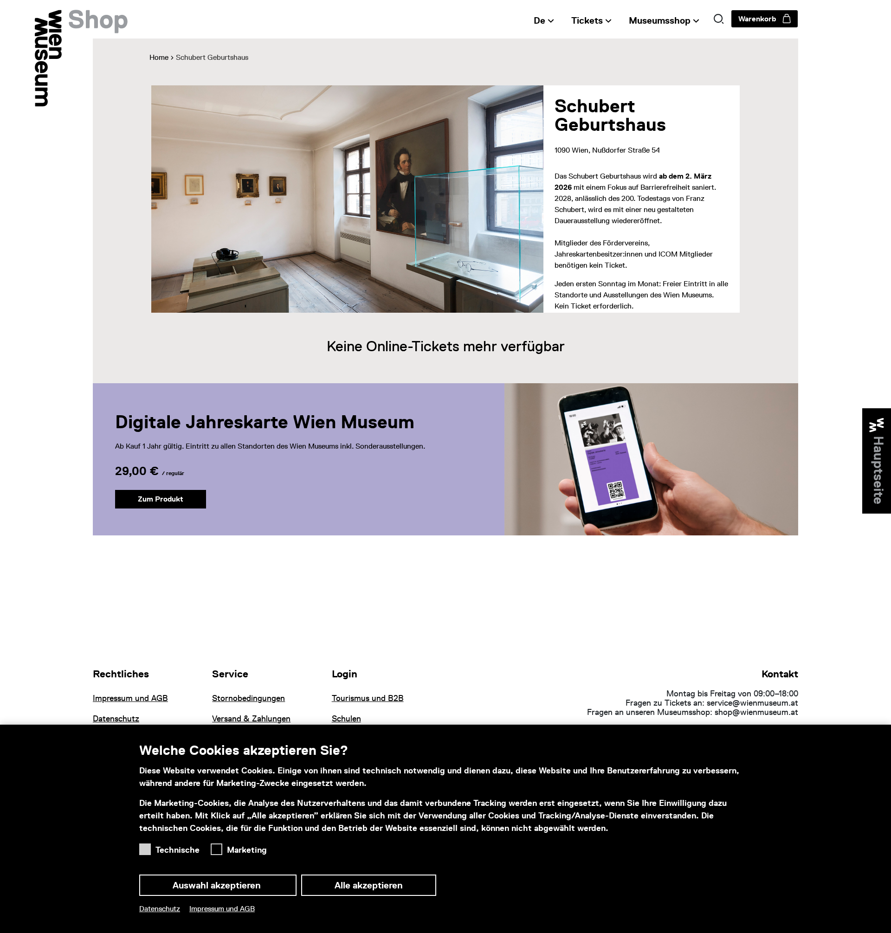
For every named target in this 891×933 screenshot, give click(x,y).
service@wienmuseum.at (752, 703)
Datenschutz (159, 908)
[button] (719, 19)
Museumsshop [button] (660, 20)
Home (158, 57)
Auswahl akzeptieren (218, 885)
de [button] (539, 20)
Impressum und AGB (222, 908)
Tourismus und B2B (368, 698)
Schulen (346, 718)
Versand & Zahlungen (251, 718)
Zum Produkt (160, 499)
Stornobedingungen (248, 698)
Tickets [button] (587, 20)
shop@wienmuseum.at (756, 712)
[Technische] (147, 846)
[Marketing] (219, 846)
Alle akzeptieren (369, 885)
